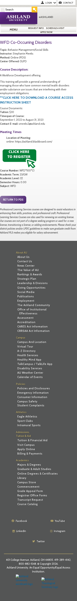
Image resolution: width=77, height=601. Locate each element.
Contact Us (24, 261)
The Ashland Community (33, 305)
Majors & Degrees (29, 464)
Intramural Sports (29, 425)
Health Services (27, 355)
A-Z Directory (26, 350)
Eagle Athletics (27, 416)
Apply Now (46, 32)
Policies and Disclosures (33, 388)
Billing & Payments (29, 453)
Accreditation (26, 322)
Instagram (59, 531)
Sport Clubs (25, 420)
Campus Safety (27, 401)
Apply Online (26, 449)
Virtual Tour (25, 346)
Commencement (28, 486)
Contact (68, 2)
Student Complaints (30, 405)
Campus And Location (31, 342)
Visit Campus (26, 444)
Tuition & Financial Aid (32, 440)
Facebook (21, 521)
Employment (25, 300)
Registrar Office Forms (32, 495)
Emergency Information (33, 392)
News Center (26, 265)
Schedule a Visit (55, 28)
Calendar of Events (30, 377)
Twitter (41, 541)
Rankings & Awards (29, 274)
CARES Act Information (32, 326)
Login (48, 2)
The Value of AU (28, 270)
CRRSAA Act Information (33, 330)
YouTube (60, 521)
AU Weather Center (30, 372)
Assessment (25, 317)
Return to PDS (13, 199)
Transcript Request (30, 499)
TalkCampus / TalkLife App (35, 364)
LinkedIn (21, 531)
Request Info (36, 28)
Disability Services (29, 368)
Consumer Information (32, 397)
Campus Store (26, 482)
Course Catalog (27, 504)
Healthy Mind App (29, 359)
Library (21, 477)
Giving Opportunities (31, 287)
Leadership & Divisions (32, 283)
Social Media (26, 292)
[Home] (56, 17)
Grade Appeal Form (30, 491)
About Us (23, 256)
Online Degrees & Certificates (37, 473)
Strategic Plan (26, 278)
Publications (25, 296)
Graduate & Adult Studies (34, 469)
